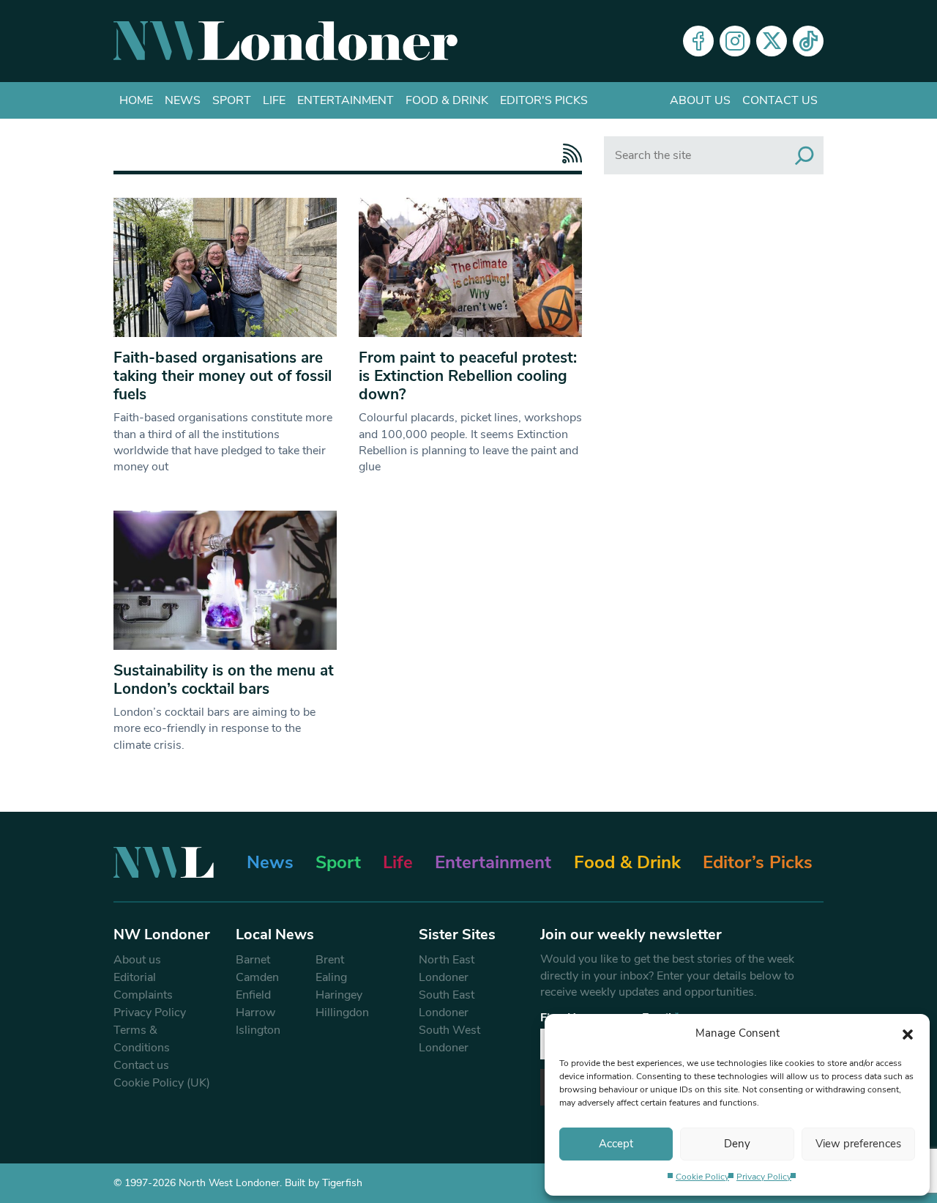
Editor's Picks (544, 100)
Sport (231, 100)
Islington (258, 1030)
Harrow (255, 1012)
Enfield (253, 995)
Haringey (339, 995)
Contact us (780, 100)
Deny (737, 1143)
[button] (907, 1033)
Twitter (771, 41)
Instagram (735, 41)
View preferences (858, 1143)
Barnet (253, 960)
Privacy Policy (763, 1176)
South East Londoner (446, 1004)
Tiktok (808, 41)
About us (700, 100)
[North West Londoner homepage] (285, 41)
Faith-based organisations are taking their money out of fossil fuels (222, 375)
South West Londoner (449, 1039)
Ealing (331, 977)
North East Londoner (446, 968)
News (183, 100)
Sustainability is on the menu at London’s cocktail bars (223, 679)
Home (136, 100)
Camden (257, 977)
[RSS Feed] (568, 153)
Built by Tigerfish (323, 1183)
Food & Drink (447, 100)
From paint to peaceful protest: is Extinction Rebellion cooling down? (468, 375)
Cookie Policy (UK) (161, 1083)
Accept (616, 1143)
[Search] (804, 155)
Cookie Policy (702, 1176)
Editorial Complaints (143, 986)
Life (274, 100)
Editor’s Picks (758, 862)
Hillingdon (342, 1012)
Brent (330, 960)
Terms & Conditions (141, 1039)
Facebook (698, 41)
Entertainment (345, 100)
